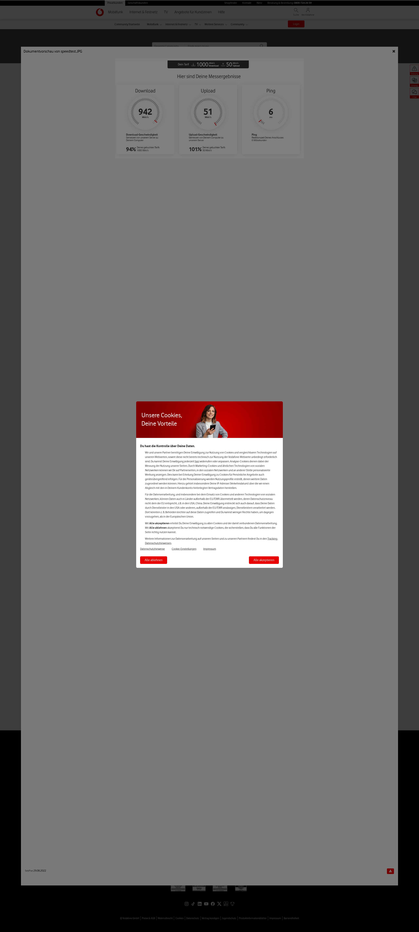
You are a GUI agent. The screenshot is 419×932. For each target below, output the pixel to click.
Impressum (209, 548)
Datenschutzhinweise (152, 548)
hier (197, 461)
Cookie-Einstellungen (184, 548)
